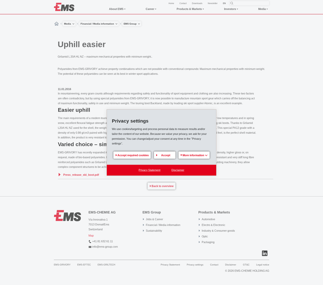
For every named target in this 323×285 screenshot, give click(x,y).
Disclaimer (177, 170)
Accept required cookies (133, 155)
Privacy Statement (149, 170)
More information (194, 155)
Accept (165, 155)
